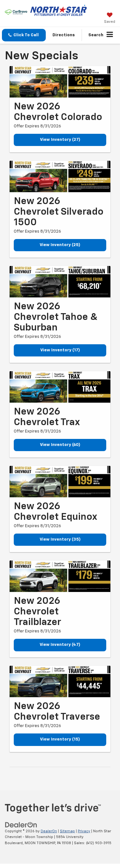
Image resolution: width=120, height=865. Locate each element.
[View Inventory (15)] (60, 681)
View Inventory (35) (60, 539)
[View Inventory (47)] (60, 576)
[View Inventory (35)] (60, 481)
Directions (63, 35)
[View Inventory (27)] (60, 82)
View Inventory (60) (60, 445)
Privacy (84, 831)
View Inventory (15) (60, 739)
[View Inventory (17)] (60, 281)
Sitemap (67, 831)
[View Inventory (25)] (60, 176)
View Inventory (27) (60, 140)
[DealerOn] (21, 825)
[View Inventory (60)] (60, 387)
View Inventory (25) (60, 245)
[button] (24, 35)
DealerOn (49, 831)
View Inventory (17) (60, 350)
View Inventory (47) (60, 645)
